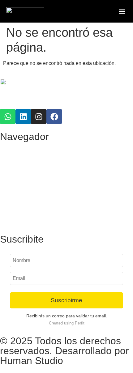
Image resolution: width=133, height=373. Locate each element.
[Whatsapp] (7, 116)
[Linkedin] (23, 116)
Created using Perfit (66, 323)
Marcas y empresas (29, 177)
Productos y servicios (32, 148)
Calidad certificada (28, 162)
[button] (122, 11)
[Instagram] (38, 116)
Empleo (15, 205)
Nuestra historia (25, 191)
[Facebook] (54, 116)
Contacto (17, 219)
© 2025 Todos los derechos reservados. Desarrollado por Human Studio (64, 350)
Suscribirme (66, 300)
